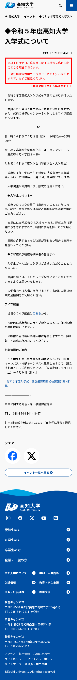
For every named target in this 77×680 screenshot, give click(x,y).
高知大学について (16, 573)
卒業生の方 (13, 549)
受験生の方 (13, 529)
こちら (37, 313)
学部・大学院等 (49, 573)
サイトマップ (13, 664)
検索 (60, 5)
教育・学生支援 (49, 582)
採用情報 (24, 654)
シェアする (13, 456)
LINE (55, 518)
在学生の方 (13, 539)
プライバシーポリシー (41, 659)
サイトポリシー (14, 659)
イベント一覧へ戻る (36, 472)
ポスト (31, 456)
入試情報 (10, 582)
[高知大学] (19, 5)
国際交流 (45, 592)
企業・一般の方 (16, 560)
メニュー (71, 5)
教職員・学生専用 (36, 664)
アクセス (10, 654)
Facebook (20, 518)
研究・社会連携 (14, 592)
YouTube (43, 518)
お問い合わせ (41, 654)
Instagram (8, 518)
